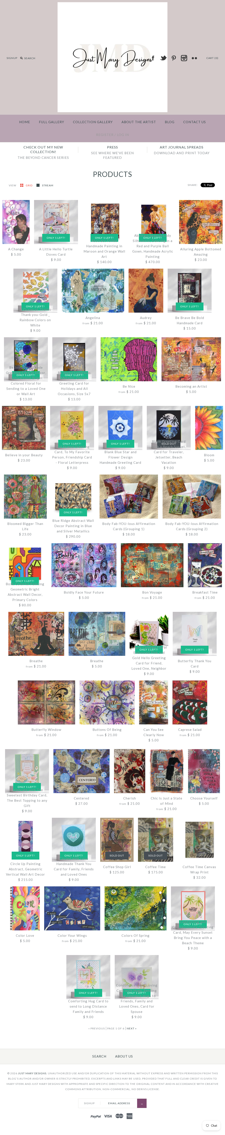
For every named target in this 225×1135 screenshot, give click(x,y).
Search (99, 1056)
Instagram (184, 58)
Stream (47, 185)
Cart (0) (212, 58)
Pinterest (173, 58)
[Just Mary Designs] (112, 5)
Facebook (153, 58)
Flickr (194, 58)
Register (105, 135)
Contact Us (194, 122)
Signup (12, 58)
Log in (123, 135)
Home (24, 122)
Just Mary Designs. (32, 1073)
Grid (29, 185)
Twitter (163, 58)
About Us (124, 1056)
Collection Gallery (93, 122)
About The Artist (139, 122)
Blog (169, 122)
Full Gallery (51, 122)
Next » (132, 1028)
